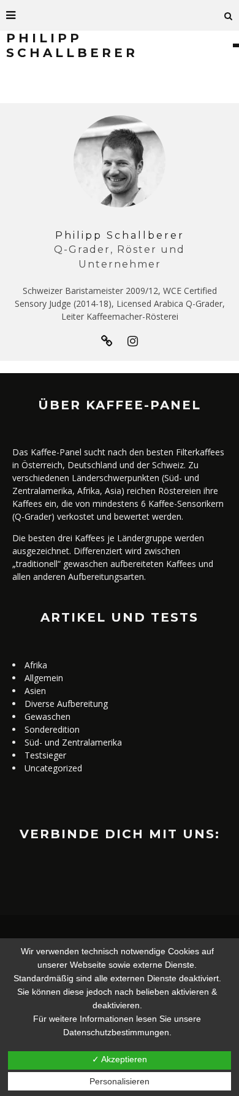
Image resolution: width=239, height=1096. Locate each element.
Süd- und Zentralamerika (73, 742)
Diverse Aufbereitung (66, 703)
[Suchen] (228, 15)
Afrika (36, 665)
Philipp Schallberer (119, 235)
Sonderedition (52, 729)
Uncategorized (53, 768)
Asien (35, 691)
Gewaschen (47, 716)
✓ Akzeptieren (119, 1059)
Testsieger (45, 755)
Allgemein (44, 678)
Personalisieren (119, 1081)
